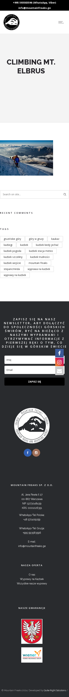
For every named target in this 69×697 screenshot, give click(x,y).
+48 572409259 (31, 519)
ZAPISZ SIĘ (34, 381)
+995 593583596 (32, 532)
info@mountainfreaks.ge (34, 8)
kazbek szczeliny (13, 257)
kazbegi (8, 245)
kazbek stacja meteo (41, 251)
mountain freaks (38, 263)
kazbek (24, 245)
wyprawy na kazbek (15, 275)
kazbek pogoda (12, 251)
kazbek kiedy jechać (47, 245)
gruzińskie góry (12, 238)
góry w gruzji (36, 238)
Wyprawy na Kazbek (32, 579)
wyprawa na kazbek (39, 269)
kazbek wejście (12, 263)
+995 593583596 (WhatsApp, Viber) (34, 2)
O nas (32, 574)
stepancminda (12, 269)
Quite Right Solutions (55, 690)
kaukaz (55, 238)
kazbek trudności (40, 257)
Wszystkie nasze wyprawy (32, 583)
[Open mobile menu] (61, 22)
